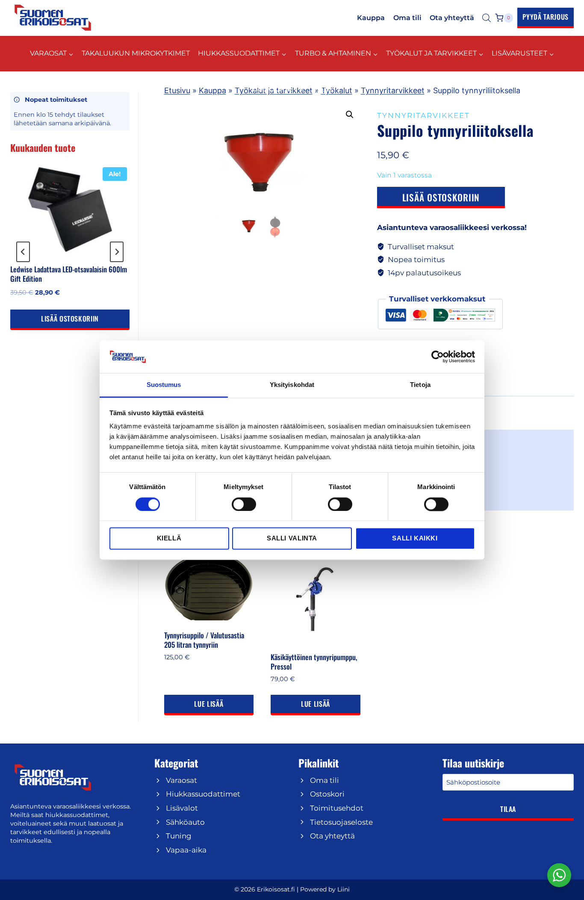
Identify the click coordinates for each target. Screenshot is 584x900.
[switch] (244, 504)
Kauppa (371, 18)
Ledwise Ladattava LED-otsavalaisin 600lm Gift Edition (68, 274)
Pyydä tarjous (545, 17)
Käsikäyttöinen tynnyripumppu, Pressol (314, 662)
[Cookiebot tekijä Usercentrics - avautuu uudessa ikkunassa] (437, 356)
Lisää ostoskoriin (441, 197)
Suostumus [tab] (164, 385)
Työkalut (336, 90)
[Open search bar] (486, 18)
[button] (349, 114)
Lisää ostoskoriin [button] (70, 318)
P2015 (322, 89)
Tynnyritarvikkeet (393, 90)
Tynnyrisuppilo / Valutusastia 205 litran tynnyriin (204, 640)
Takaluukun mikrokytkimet (136, 53)
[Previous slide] (23, 252)
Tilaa (508, 809)
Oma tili (407, 18)
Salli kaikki (414, 538)
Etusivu (177, 90)
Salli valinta (292, 538)
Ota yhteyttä (452, 18)
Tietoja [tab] (420, 385)
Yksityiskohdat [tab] (292, 385)
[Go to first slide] (117, 252)
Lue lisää (208, 704)
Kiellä (169, 538)
